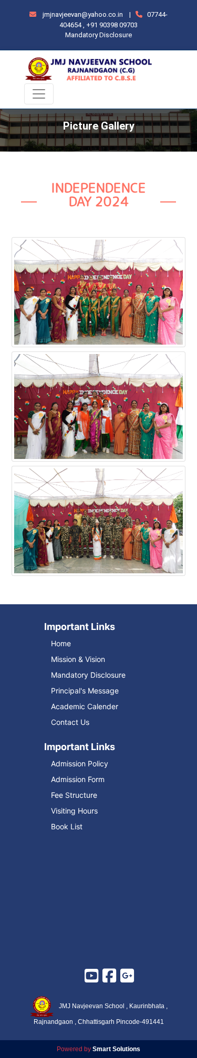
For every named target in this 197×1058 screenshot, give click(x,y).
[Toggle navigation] (39, 93)
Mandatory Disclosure (98, 35)
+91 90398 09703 (112, 25)
